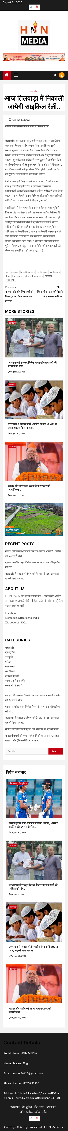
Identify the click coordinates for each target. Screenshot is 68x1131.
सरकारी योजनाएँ (13, 685)
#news (14, 272)
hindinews (55, 272)
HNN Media (51, 1127)
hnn (8, 276)
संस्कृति (9, 657)
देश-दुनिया (10, 652)
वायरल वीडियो (12, 676)
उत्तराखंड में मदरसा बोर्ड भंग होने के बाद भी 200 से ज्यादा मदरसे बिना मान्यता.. (32, 426)
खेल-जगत (10, 666)
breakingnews (27, 272)
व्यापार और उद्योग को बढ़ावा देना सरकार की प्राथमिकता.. (32, 729)
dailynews (42, 272)
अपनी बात (10, 671)
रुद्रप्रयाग (10, 279)
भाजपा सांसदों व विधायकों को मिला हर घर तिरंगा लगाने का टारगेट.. (19, 294)
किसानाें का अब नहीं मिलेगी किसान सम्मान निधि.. (50, 291)
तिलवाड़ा (48, 276)
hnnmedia (17, 276)
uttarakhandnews (34, 276)
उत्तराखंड (33, 91)
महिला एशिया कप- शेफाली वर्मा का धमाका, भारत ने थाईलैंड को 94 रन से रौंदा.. (33, 825)
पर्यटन (8, 661)
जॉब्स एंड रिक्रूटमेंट (15, 680)
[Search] (55, 75)
